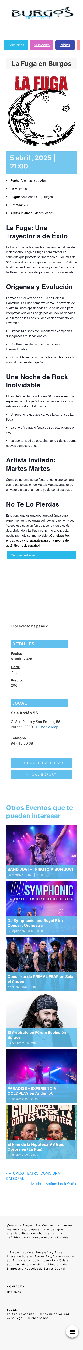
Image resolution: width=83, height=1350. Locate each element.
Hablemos (14, 1291)
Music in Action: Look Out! (54, 1184)
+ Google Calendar (41, 763)
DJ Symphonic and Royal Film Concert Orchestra (35, 923)
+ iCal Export (41, 774)
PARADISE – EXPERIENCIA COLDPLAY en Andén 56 (32, 1091)
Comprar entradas (23, 555)
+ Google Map (46, 727)
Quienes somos (37, 1318)
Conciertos (16, 45)
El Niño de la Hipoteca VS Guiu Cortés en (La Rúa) (36, 1147)
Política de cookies (20, 1313)
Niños (65, 45)
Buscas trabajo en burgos (27, 1252)
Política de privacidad (53, 1313)
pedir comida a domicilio (24, 1264)
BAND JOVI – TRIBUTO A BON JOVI (40, 869)
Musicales (42, 45)
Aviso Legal (15, 1318)
